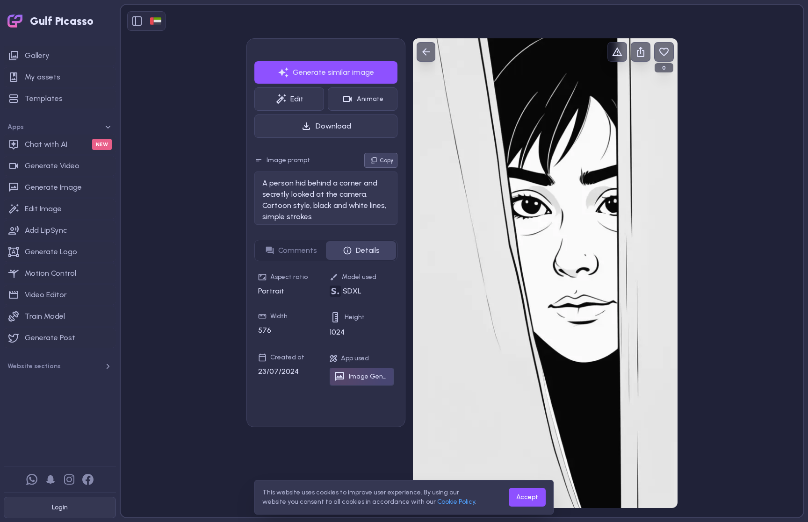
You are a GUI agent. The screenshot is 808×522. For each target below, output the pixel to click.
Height (355, 317)
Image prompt (288, 160)
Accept (527, 497)
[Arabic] (155, 21)
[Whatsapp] (31, 479)
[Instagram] (69, 479)
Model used (359, 277)
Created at (287, 357)
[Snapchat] (50, 479)
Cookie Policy (456, 502)
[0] (664, 52)
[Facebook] (88, 479)
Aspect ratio (289, 277)
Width (279, 316)
